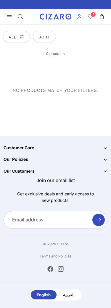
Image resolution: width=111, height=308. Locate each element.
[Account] (79, 16)
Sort (44, 36)
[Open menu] (9, 16)
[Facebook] (50, 269)
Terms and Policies (55, 256)
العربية (69, 294)
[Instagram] (60, 269)
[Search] (20, 16)
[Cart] (101, 16)
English (44, 294)
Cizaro (62, 244)
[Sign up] (98, 220)
